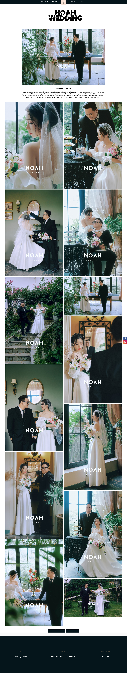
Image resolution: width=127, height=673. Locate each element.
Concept (63, 15)
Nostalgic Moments (57, 631)
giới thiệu (44, 2)
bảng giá (73, 2)
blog (82, 2)
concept (54, 2)
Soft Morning (71, 631)
